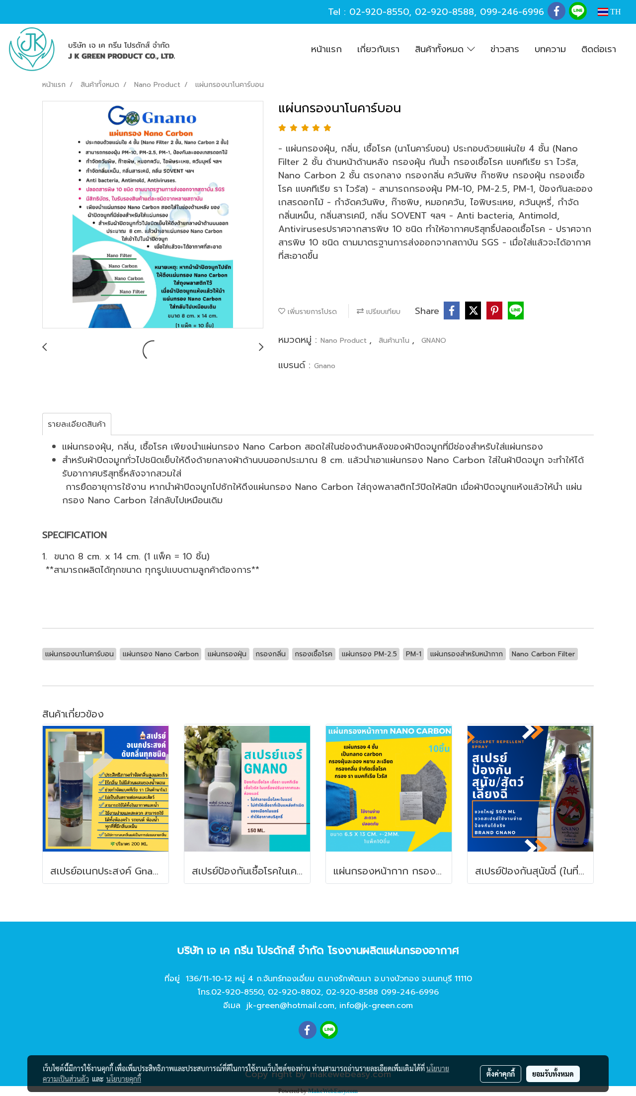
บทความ (550, 49)
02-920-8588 (444, 12)
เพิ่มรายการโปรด (311, 312)
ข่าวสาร (504, 49)
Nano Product (344, 340)
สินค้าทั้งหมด (441, 49)
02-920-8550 (379, 12)
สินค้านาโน (395, 340)
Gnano (324, 366)
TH (614, 11)
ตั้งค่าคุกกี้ (500, 1073)
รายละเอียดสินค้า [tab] (77, 424)
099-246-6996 (512, 12)
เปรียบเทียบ (382, 312)
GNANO (433, 340)
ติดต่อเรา (598, 49)
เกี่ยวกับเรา (378, 49)
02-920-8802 (294, 992)
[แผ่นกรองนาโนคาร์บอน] (153, 215)
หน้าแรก (326, 49)
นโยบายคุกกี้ (123, 1078)
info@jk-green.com (376, 1006)
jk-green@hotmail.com (290, 1006)
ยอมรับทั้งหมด (553, 1073)
